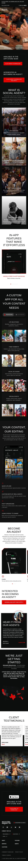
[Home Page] (5, 10)
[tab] (8, 314)
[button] (25, 10)
